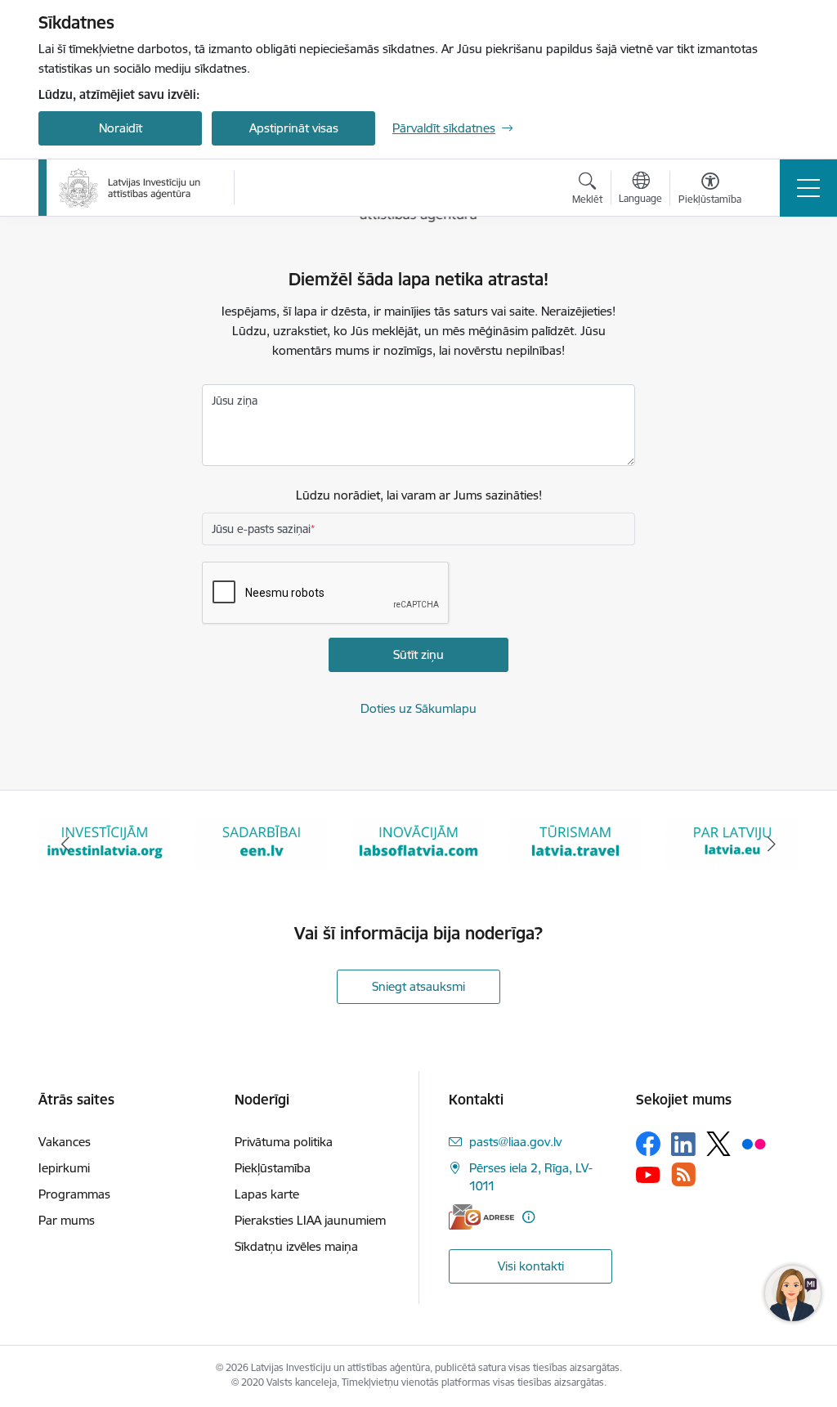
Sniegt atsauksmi (418, 986)
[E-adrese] (481, 1216)
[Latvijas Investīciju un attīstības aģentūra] (130, 188)
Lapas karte (267, 1194)
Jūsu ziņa (234, 400)
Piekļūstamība (273, 1168)
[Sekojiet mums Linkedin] (683, 1144)
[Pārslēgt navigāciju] (808, 188)
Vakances (64, 1141)
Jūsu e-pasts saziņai (261, 529)
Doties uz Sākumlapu (418, 708)
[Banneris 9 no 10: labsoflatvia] (418, 842)
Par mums (66, 1220)
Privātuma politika (284, 1141)
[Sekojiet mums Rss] (683, 1174)
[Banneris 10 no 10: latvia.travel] (575, 842)
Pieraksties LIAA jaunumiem (310, 1220)
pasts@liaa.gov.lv (515, 1141)
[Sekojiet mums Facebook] (648, 1143)
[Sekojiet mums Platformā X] (718, 1143)
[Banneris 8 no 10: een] (261, 842)
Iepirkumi (64, 1168)
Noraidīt (120, 128)
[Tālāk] (771, 843)
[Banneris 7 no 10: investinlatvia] (104, 842)
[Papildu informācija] (528, 1217)
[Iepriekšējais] (65, 843)
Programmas (74, 1194)
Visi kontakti (531, 1266)
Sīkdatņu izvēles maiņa (296, 1246)
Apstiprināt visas (293, 128)
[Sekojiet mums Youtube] (648, 1174)
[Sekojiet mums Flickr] (753, 1143)
